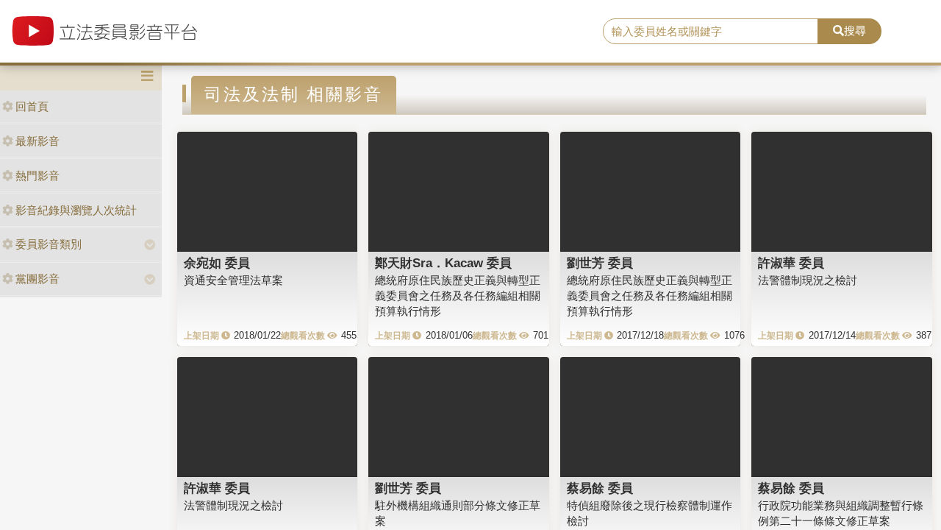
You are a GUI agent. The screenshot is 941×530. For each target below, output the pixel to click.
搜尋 (855, 30)
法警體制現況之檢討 (807, 280)
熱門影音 (37, 175)
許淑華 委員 (791, 262)
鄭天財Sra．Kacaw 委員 (443, 262)
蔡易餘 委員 (600, 488)
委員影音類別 (48, 244)
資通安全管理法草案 (233, 280)
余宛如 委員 (217, 262)
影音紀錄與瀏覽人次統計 (76, 210)
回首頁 (32, 106)
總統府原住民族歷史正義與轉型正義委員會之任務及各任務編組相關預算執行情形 (457, 296)
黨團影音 (37, 278)
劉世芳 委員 (600, 262)
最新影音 (37, 141)
